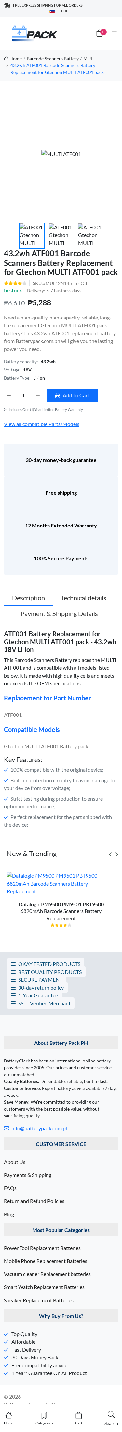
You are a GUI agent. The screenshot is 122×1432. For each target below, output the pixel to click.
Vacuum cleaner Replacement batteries (47, 1274)
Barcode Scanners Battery (53, 58)
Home (15, 58)
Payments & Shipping (27, 1175)
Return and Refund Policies (34, 1201)
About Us (14, 1162)
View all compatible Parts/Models (41, 424)
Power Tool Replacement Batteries (42, 1248)
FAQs (10, 1188)
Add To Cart (76, 395)
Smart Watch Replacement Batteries (44, 1287)
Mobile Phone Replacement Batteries (45, 1261)
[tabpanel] (61, 906)
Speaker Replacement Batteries (39, 1300)
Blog (9, 1214)
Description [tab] (28, 598)
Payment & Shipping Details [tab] (59, 613)
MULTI (90, 58)
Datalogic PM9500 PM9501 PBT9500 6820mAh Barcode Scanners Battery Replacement (61, 911)
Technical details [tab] (83, 598)
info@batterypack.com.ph (39, 1128)
